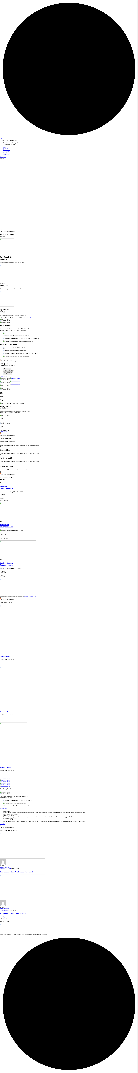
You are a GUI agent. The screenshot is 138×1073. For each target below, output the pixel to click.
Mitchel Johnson (5, 767)
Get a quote (3, 157)
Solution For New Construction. (13, 913)
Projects (5, 152)
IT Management (4, 910)
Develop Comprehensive (6, 487)
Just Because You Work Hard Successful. (16, 872)
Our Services (6, 150)
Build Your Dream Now (30, 317)
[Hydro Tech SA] (2, 138)
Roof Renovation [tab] (8, 374)
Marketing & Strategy (5, 868)
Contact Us (6, 154)
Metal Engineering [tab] (8, 372)
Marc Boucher (4, 712)
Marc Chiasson (5, 656)
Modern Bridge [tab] (7, 368)
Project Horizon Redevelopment (6, 564)
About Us (5, 148)
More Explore (3, 358)
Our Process (6, 151)
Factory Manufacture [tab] (8, 370)
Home (4, 147)
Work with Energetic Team (6, 526)
